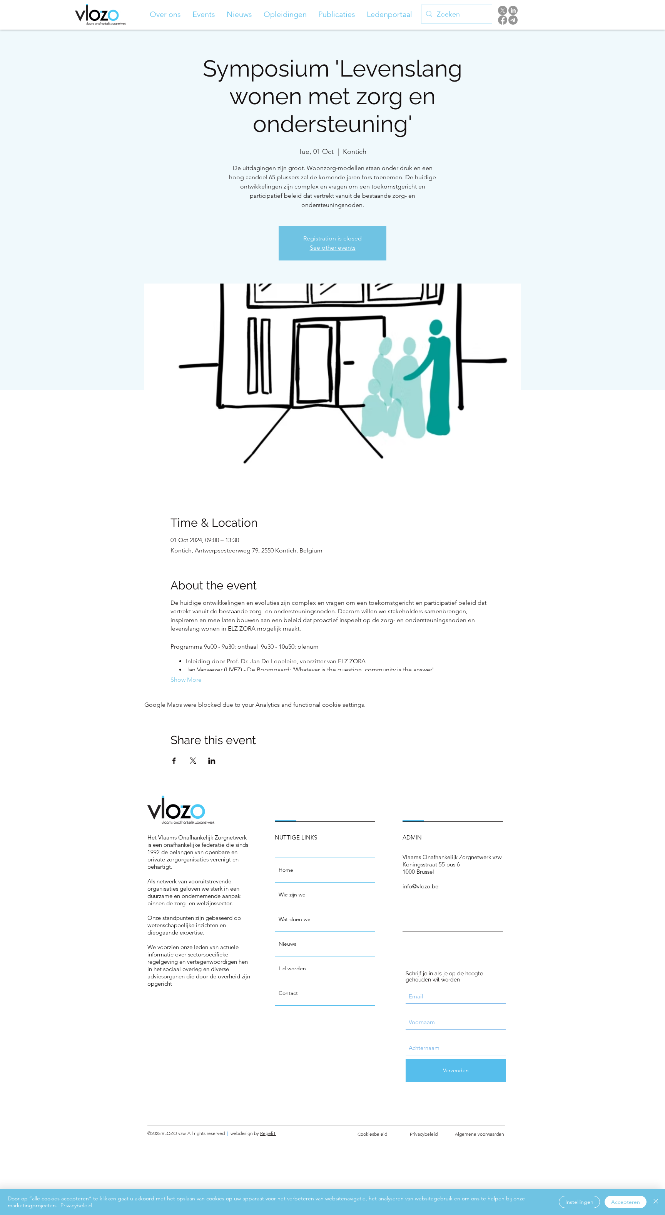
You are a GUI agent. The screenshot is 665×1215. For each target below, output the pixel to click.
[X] (502, 10)
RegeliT (268, 1133)
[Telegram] (513, 20)
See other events (333, 247)
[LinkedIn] (513, 10)
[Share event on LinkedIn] (212, 761)
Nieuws (287, 943)
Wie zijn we (292, 894)
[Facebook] (502, 20)
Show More (186, 679)
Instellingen (579, 1201)
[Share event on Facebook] (174, 761)
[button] (165, 14)
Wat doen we (295, 919)
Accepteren (625, 1201)
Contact (288, 993)
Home (286, 869)
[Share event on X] (193, 761)
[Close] (655, 1202)
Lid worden (292, 968)
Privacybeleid (76, 1205)
